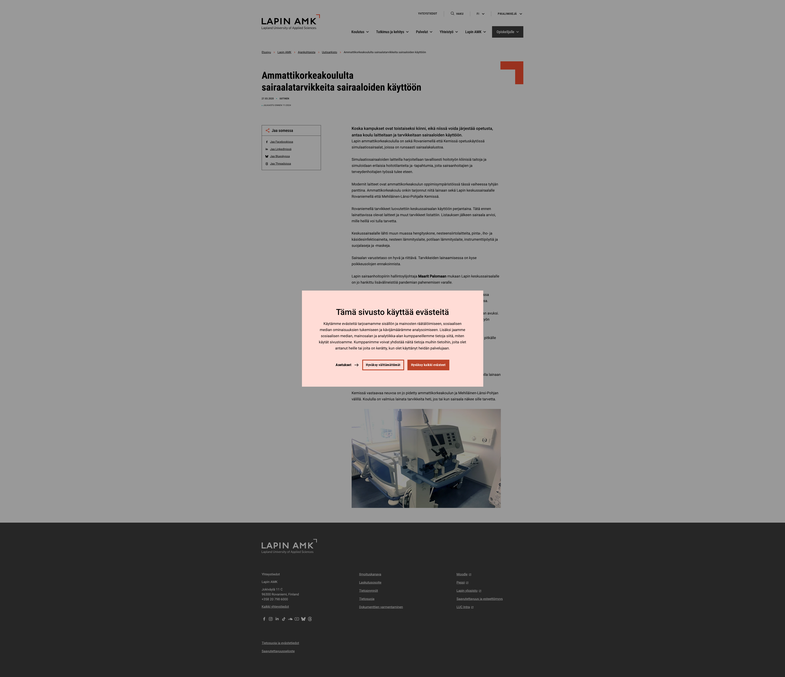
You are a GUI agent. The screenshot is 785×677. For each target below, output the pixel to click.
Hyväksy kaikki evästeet (428, 365)
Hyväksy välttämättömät (383, 365)
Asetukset (343, 365)
